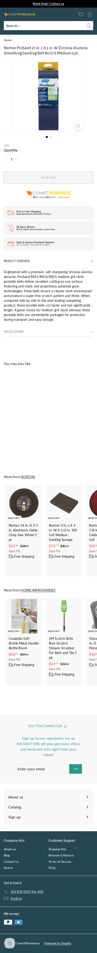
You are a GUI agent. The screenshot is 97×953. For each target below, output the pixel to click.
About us (10, 849)
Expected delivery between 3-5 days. (34, 214)
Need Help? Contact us (48, 3)
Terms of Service (59, 861)
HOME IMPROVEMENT (38, 590)
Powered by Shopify (57, 943)
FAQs (52, 868)
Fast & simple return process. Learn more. (35, 229)
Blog (7, 855)
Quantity (11, 150)
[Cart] (80, 14)
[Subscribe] (75, 769)
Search (8, 868)
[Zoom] (78, 126)
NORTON (28, 477)
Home (7, 40)
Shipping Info (57, 849)
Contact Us (11, 861)
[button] (48, 261)
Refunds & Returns (61, 855)
